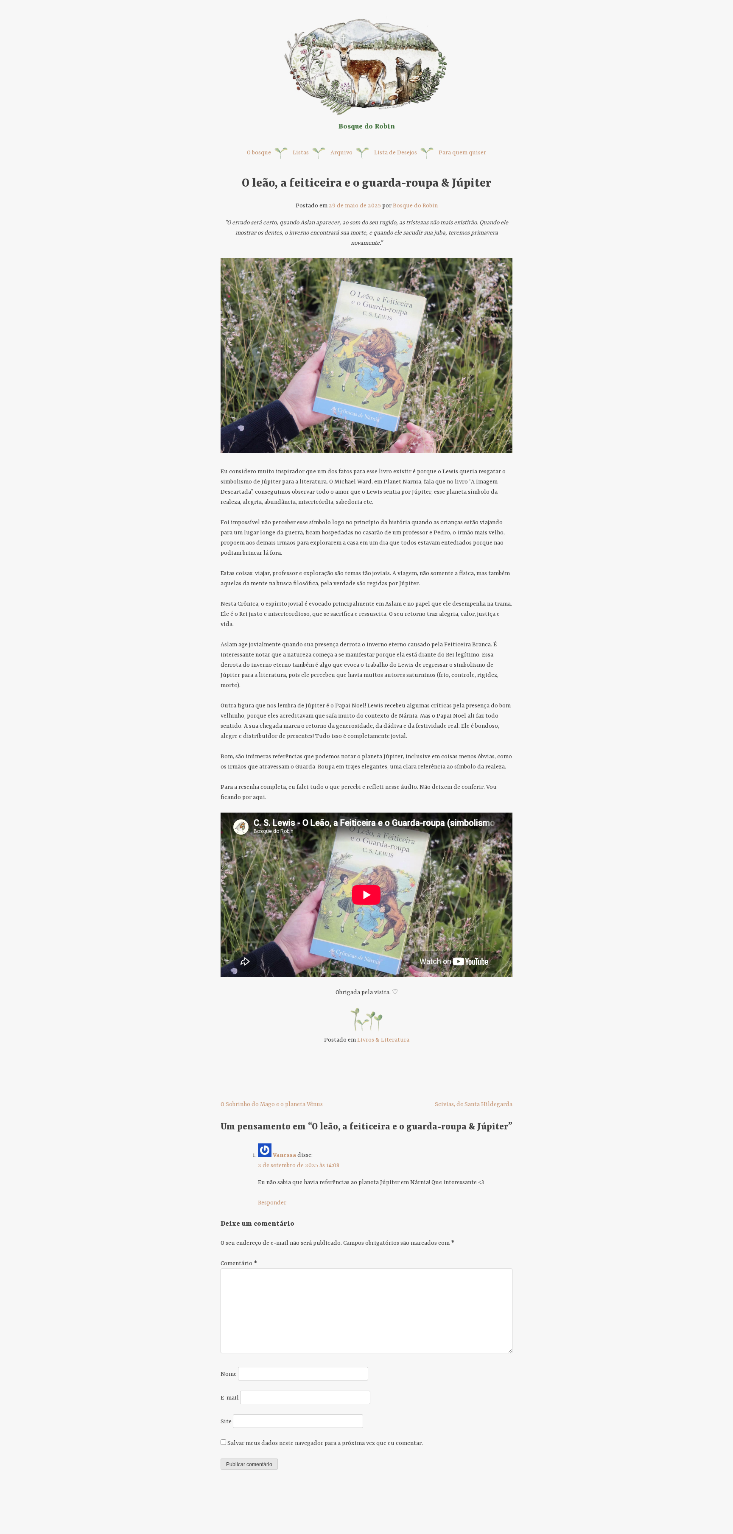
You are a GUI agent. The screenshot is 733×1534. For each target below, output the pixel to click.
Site (226, 1421)
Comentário (239, 1263)
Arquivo (341, 152)
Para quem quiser (462, 152)
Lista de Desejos (395, 152)
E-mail (230, 1397)
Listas (301, 152)
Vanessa (284, 1155)
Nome (229, 1374)
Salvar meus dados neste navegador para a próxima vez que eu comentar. (325, 1443)
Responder (272, 1202)
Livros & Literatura (383, 1040)
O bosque (259, 152)
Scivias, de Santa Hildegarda (473, 1104)
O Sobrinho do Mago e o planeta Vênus (272, 1104)
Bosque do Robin (415, 205)
